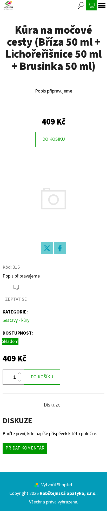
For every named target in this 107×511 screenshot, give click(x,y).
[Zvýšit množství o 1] (19, 373)
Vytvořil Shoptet (56, 485)
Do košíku (53, 139)
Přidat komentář (24, 448)
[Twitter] (47, 248)
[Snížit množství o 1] (19, 380)
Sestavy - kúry (16, 320)
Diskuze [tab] (52, 405)
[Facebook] (60, 248)
